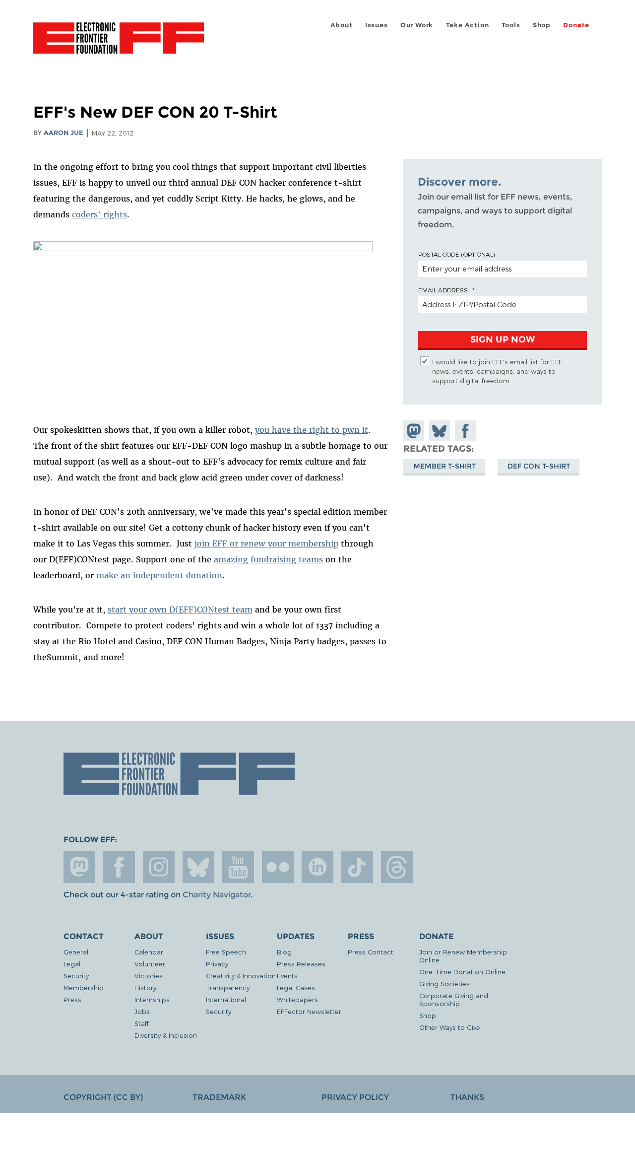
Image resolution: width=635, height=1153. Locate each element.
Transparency (228, 987)
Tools (511, 25)
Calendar (148, 951)
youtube (238, 867)
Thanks (467, 1097)
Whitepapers (297, 999)
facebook (119, 867)
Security (76, 975)
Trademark (219, 1097)
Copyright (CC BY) (103, 1097)
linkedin (317, 867)
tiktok (357, 867)
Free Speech (226, 951)
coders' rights (99, 214)
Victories (148, 975)
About (341, 25)
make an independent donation (159, 575)
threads (397, 867)
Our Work (416, 25)
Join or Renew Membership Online (463, 955)
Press (72, 999)
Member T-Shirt (444, 466)
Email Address (443, 289)
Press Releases (301, 963)
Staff (141, 1023)
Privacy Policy (355, 1097)
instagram (159, 867)
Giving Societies (444, 983)
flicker (278, 867)
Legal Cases (296, 987)
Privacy (217, 963)
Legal (72, 963)
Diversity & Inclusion (165, 1035)
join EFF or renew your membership (266, 543)
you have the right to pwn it (311, 430)
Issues (376, 25)
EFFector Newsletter (309, 1011)
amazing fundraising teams (268, 559)
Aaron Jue (63, 132)
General (76, 951)
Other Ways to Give (449, 1027)
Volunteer (149, 963)
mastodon (79, 867)
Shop (542, 25)
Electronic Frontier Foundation (118, 43)
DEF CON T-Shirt (539, 466)
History (145, 987)
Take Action (467, 25)
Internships (152, 999)
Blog (284, 951)
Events (287, 975)
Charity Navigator (217, 894)
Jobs (142, 1011)
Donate (576, 25)
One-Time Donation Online (462, 971)
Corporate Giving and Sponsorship (453, 999)
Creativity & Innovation (241, 975)
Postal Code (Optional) (456, 254)
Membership (84, 987)
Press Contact (370, 951)
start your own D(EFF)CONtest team (180, 609)
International (226, 999)
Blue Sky (198, 867)
